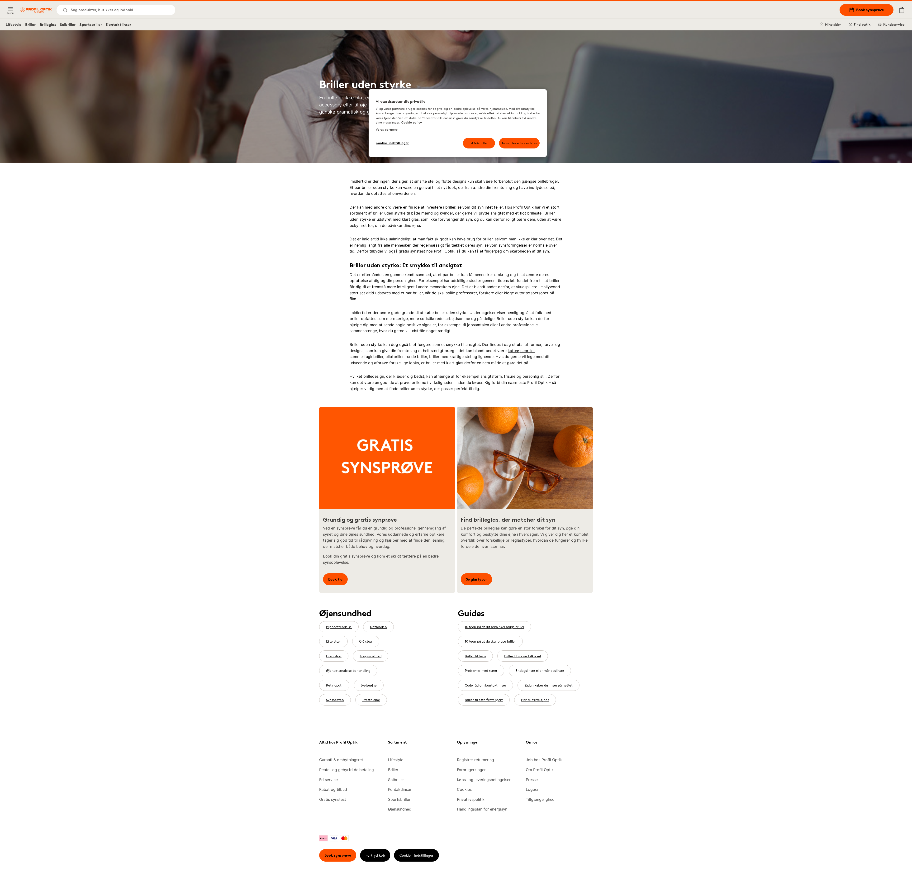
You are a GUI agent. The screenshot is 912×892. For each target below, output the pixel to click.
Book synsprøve (870, 9)
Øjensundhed (399, 809)
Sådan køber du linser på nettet (548, 685)
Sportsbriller (91, 24)
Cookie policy (411, 122)
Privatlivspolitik (470, 799)
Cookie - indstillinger (416, 855)
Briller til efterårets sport (484, 700)
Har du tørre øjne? (535, 700)
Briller (30, 24)
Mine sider (833, 24)
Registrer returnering (475, 759)
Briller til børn (475, 656)
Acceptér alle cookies (519, 143)
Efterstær (333, 641)
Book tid (335, 579)
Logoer (532, 789)
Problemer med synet (481, 670)
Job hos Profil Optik (544, 759)
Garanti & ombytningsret (341, 759)
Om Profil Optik (540, 769)
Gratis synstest (332, 799)
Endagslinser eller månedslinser (540, 670)
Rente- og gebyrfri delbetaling (346, 769)
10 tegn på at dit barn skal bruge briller (494, 627)
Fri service (328, 779)
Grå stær (365, 641)
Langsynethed (370, 656)
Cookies (464, 789)
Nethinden (378, 627)
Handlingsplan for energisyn (482, 809)
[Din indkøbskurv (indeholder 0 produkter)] (901, 10)
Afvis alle (479, 143)
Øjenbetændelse (339, 627)
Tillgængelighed (540, 799)
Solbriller (68, 24)
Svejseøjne (369, 685)
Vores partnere (387, 129)
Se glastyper (476, 579)
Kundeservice (893, 24)
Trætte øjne (371, 700)
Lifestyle (13, 24)
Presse (532, 779)
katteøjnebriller (521, 350)
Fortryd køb (375, 855)
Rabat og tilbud (333, 789)
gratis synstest (412, 251)
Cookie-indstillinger (392, 143)
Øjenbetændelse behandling (348, 670)
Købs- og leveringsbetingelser (484, 779)
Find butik (862, 24)
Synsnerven (335, 700)
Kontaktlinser (118, 24)
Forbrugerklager (471, 769)
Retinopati (334, 685)
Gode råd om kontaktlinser (485, 685)
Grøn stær (334, 656)
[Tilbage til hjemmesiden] (36, 10)
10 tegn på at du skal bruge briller (490, 641)
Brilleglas (48, 24)
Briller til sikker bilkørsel (522, 656)
